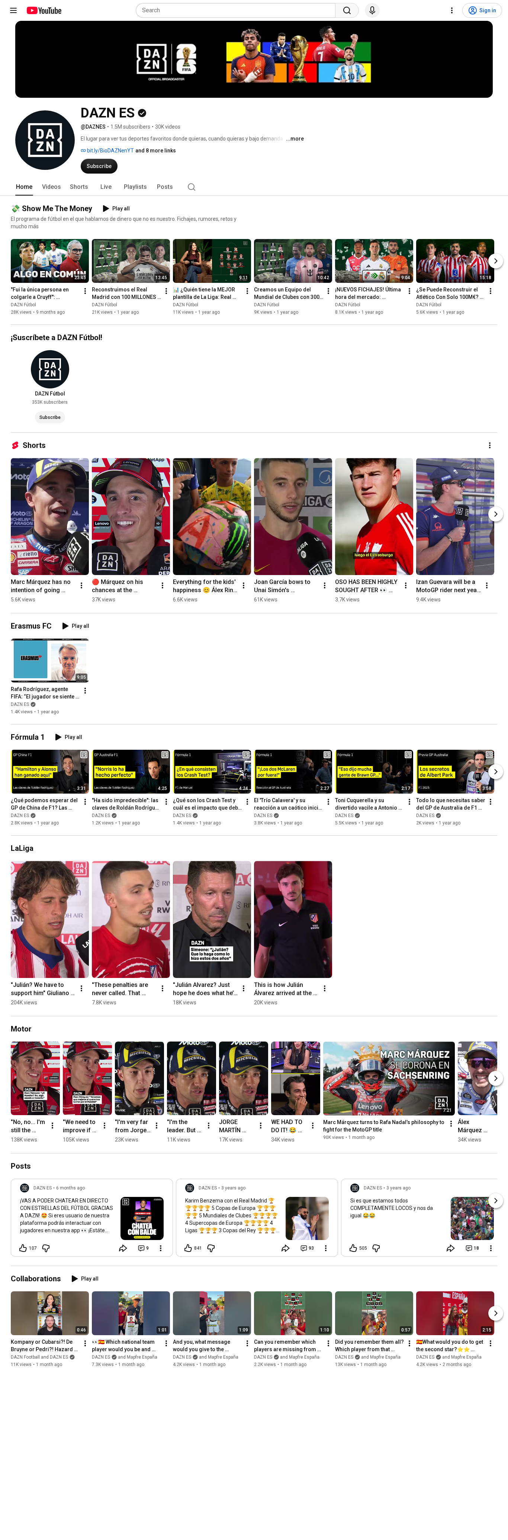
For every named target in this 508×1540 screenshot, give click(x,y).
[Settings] (451, 10)
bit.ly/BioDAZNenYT (110, 151)
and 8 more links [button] (155, 151)
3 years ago (233, 1188)
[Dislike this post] (46, 1248)
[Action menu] (160, 1248)
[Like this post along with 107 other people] (23, 1248)
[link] (92, 1220)
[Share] (123, 1248)
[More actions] (85, 291)
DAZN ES (20, 704)
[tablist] (254, 187)
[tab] (24, 187)
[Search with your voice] (372, 10)
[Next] (495, 261)
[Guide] (13, 10)
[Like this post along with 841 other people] (188, 1248)
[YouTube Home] (44, 10)
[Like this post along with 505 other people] (353, 1248)
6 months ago (70, 1188)
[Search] (347, 10)
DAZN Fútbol (23, 304)
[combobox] (238, 10)
